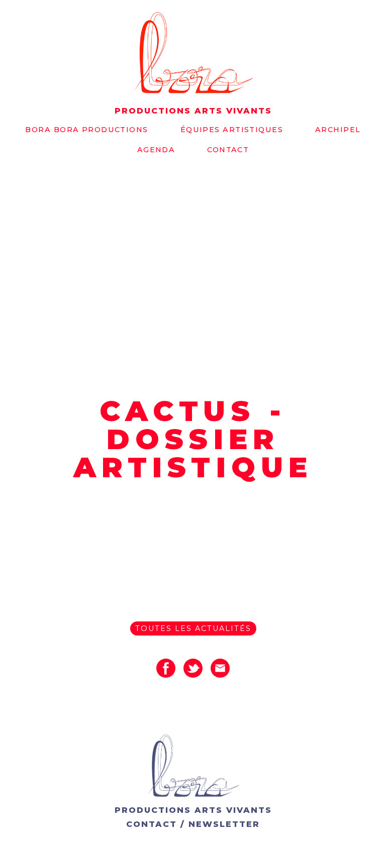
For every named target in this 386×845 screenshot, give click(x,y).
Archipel (338, 129)
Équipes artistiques (231, 129)
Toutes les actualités (193, 628)
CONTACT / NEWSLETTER (193, 824)
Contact (228, 149)
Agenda (156, 149)
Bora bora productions (86, 129)
